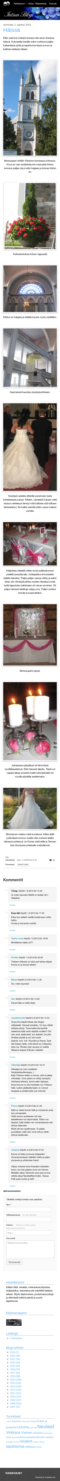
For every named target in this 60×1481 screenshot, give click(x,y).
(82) (15, 1372)
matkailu (49, 1437)
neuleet (26, 1441)
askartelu (38, 1432)
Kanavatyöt (26, 1421)
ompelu (35, 1442)
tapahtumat (23, 864)
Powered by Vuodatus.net (45, 1477)
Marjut (14, 979)
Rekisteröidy (40, 3)
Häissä (11, 30)
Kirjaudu (53, 3)
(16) (15, 1359)
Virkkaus (13, 1432)
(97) (15, 1406)
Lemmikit (33, 1428)
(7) (14, 1352)
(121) (15, 1393)
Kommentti (10, 1238)
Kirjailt (33, 1421)
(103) (15, 1389)
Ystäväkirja (16, 1338)
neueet (16, 1442)
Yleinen (27, 1433)
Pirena (14, 1105)
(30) (15, 1355)
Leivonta (23, 1427)
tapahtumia (15, 1446)
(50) (15, 1366)
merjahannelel (18, 1017)
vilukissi (15, 1149)
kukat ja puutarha (27, 1437)
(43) (15, 1362)
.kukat (8, 1421)
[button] (26, 3)
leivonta (40, 1437)
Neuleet (45, 1426)
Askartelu (16, 1421)
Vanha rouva (17, 938)
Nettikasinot (19, 3)
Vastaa (12, 904)
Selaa (31, 3)
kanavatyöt (48, 1433)
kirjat (8, 1437)
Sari (13, 998)
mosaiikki (9, 1442)
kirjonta (14, 1437)
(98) (15, 1376)
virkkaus (30, 1446)
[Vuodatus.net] (14, 1473)
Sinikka (15, 957)
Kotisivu (20, 1226)
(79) (15, 1369)
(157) (15, 1400)
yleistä (39, 1447)
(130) (15, 1386)
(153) (15, 1403)
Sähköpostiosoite (21, 1215)
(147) (15, 1396)
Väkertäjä (15, 1064)
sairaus (42, 1442)
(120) (15, 1383)
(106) (15, 1379)
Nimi (8, 1204)
